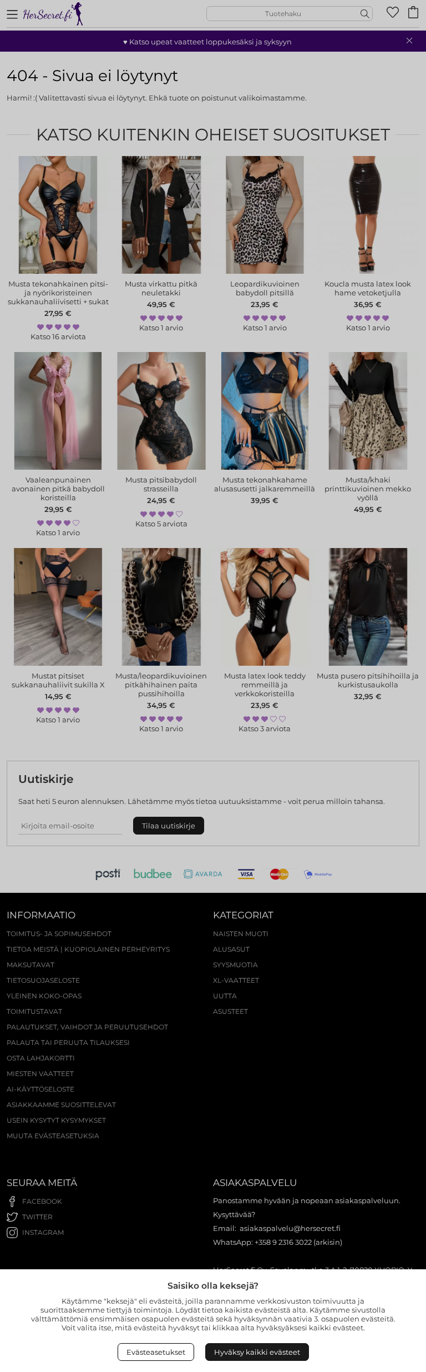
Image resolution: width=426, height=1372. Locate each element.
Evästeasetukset (155, 1352)
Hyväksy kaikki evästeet (257, 1352)
